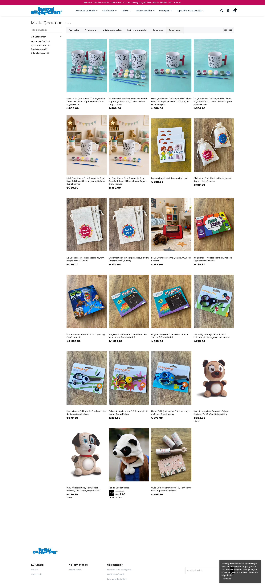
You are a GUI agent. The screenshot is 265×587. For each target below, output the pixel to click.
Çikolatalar (108, 10)
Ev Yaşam (164, 10)
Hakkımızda (36, 574)
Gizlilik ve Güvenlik (115, 574)
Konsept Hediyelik (85, 10)
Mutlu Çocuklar (144, 10)
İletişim (34, 569)
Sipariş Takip (75, 569)
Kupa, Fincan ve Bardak (189, 10)
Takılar (125, 10)
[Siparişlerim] (228, 11)
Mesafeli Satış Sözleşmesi (119, 569)
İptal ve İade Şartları (116, 579)
